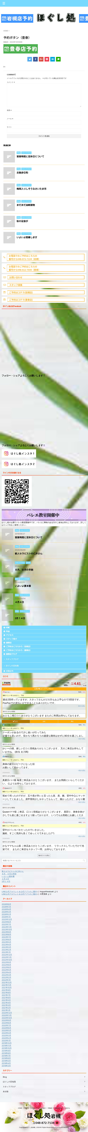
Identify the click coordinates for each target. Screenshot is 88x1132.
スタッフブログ (12, 659)
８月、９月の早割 (24, 570)
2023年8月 (6, 934)
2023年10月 (7, 929)
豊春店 (9, 643)
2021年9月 (6, 990)
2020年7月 (6, 1025)
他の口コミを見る (44, 855)
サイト (9, 127)
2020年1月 (6, 1040)
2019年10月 (7, 1048)
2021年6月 (6, 997)
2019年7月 (6, 1055)
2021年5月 (6, 1000)
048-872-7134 (44, 1122)
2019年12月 (7, 1043)
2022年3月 (6, 975)
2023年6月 (6, 939)
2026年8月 (6, 904)
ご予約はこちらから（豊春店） (19, 650)
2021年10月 (7, 987)
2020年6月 (6, 1028)
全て (16, 721)
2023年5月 (6, 942)
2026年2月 (6, 914)
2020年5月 (6, 1030)
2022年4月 (6, 972)
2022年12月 (7, 954)
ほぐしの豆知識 (12, 666)
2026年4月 (6, 909)
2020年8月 (6, 1023)
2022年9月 (6, 962)
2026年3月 (6, 912)
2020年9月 (6, 1020)
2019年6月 (6, 1058)
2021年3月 (6, 1005)
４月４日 (19, 602)
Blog (5, 1077)
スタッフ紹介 (11, 639)
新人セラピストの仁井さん (28, 553)
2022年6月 (6, 967)
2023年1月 (6, 952)
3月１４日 (20, 618)
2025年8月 (6, 922)
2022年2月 (6, 977)
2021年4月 (6, 1002)
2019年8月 (6, 1053)
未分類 (5, 1091)
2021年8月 (6, 992)
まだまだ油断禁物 (26, 205)
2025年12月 (7, 919)
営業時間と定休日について (30, 156)
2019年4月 (6, 1063)
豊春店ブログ (11, 654)
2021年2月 (6, 1007)
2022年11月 (7, 957)
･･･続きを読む (80, 706)
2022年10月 (7, 960)
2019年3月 (6, 1066)
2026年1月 (6, 917)
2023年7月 (6, 937)
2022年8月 (6, 965)
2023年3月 (6, 947)
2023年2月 (6, 949)
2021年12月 (7, 982)
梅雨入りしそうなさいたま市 (31, 189)
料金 (8, 631)
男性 (72, 721)
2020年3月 (6, 1035)
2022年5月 (6, 970)
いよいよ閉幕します (27, 237)
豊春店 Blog (58, 1108)
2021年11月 (6, 985)
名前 (9, 110)
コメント (11, 82)
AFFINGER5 (65, 1127)
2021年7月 (6, 995)
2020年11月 (7, 1015)
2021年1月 (6, 1010)
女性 (44, 721)
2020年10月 (7, 1018)
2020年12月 (7, 1013)
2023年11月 (7, 927)
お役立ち (9, 671)
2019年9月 (6, 1050)
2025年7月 (6, 924)
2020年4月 (6, 1033)
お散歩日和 (22, 172)
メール (10, 119)
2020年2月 (6, 1038)
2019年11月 (6, 1045)
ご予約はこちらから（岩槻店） (19, 646)
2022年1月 (6, 980)
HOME (8, 627)
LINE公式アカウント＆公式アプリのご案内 (19, 891)
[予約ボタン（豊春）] (52, 59)
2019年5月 (6, 1060)
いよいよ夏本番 (23, 586)
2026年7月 (6, 907)
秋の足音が (22, 221)
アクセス (9, 635)
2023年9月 (6, 932)
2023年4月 (6, 944)
